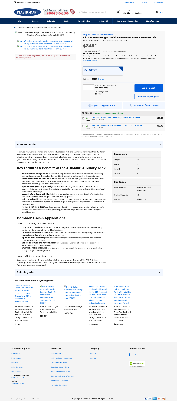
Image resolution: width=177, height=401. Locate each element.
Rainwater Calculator (59, 385)
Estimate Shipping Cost (148, 96)
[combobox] (99, 12)
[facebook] (130, 354)
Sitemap (93, 358)
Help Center (16, 358)
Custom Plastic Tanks (59, 362)
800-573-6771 (17, 378)
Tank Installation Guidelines (61, 358)
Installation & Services (59, 381)
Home (15, 27)
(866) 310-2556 (58, 13)
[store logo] (27, 12)
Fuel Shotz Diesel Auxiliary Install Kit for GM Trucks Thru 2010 (117, 126)
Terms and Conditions (33, 399)
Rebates (14, 362)
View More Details (90, 60)
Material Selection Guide (60, 372)
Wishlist (144, 3)
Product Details (26, 144)
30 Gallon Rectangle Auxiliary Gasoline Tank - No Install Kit (49, 309)
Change (101, 79)
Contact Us (159, 3)
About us (93, 353)
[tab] (103, 71)
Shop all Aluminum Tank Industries (98, 35)
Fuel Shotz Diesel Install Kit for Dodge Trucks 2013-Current (116, 118)
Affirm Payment (17, 367)
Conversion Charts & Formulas (62, 376)
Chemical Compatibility (60, 367)
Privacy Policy (16, 399)
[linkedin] (135, 354)
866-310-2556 (17, 383)
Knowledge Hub (57, 353)
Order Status (129, 3)
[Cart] (157, 12)
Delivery (92, 70)
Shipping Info (25, 272)
